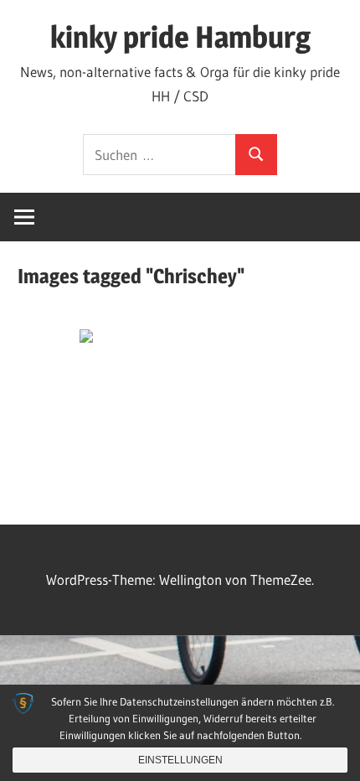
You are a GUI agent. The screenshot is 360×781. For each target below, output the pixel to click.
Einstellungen (180, 760)
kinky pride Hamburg (180, 36)
